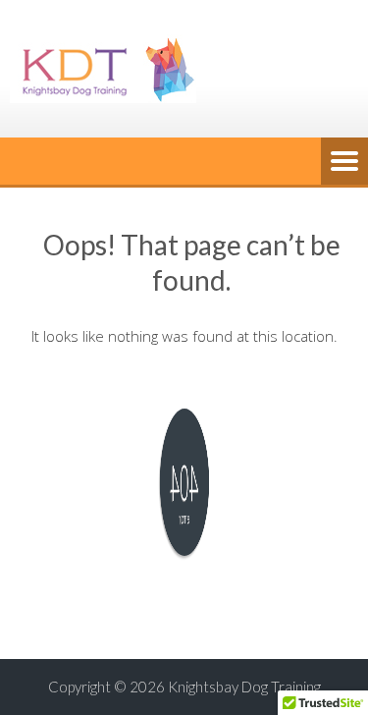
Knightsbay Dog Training (244, 686)
